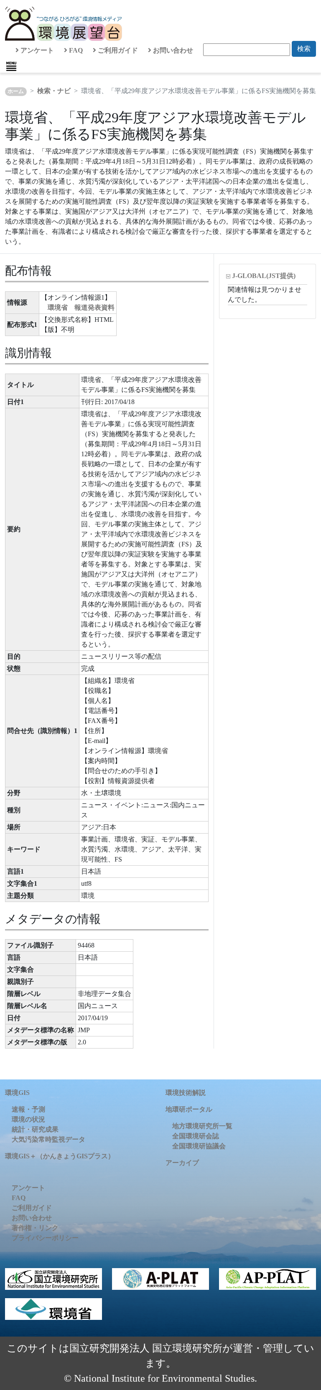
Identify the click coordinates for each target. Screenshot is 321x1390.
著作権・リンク (35, 1227)
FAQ (75, 50)
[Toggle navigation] (11, 66)
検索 (304, 48)
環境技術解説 (186, 1092)
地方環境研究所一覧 (202, 1126)
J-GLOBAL (264, 275)
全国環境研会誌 (195, 1136)
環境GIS (17, 1092)
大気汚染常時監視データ (48, 1139)
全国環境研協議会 (199, 1146)
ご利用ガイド (117, 50)
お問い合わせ (172, 50)
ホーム (16, 91)
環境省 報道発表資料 (81, 307)
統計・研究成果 (35, 1129)
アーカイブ (182, 1162)
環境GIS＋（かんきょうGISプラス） (60, 1156)
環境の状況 (28, 1119)
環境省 (158, 750)
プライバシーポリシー (45, 1237)
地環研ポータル (189, 1109)
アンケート (36, 50)
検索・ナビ (54, 90)
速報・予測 (28, 1109)
